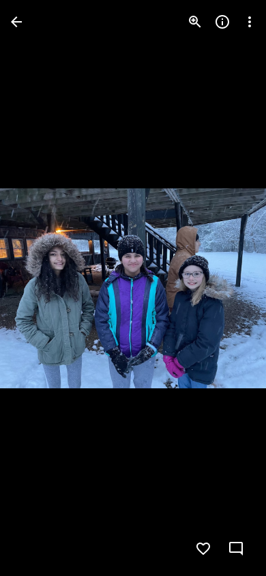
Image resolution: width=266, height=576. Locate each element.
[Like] (203, 549)
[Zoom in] (195, 21)
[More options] (249, 21)
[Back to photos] (16, 21)
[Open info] (222, 21)
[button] (38, 288)
